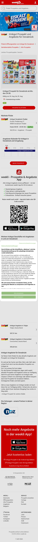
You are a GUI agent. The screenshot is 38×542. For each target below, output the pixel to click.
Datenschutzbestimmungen (27, 243)
